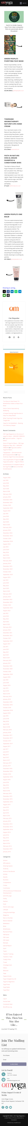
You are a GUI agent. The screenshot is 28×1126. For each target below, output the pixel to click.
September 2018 (8, 710)
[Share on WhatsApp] (16, 291)
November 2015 (7, 799)
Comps (5, 885)
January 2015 (7, 821)
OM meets (6, 940)
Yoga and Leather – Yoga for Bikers (13, 462)
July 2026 (5, 480)
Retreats (5, 943)
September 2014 (8, 829)
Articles (5, 874)
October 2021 (7, 638)
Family (5, 898)
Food (4, 904)
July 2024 (5, 547)
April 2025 (6, 522)
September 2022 (8, 608)
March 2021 (6, 658)
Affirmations (6, 863)
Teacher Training (8, 954)
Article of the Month (9, 871)
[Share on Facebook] (8, 291)
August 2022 (6, 610)
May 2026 (6, 486)
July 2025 (5, 513)
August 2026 (6, 477)
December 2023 (7, 566)
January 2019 (7, 699)
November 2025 (7, 502)
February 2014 (7, 846)
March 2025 (6, 525)
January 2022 (7, 630)
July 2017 (5, 749)
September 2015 (8, 802)
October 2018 (7, 707)
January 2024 (7, 563)
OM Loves (6, 937)
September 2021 (8, 641)
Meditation (6, 923)
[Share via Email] (4, 295)
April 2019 (6, 691)
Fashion (5, 901)
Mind (4, 926)
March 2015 (6, 815)
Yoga (4, 973)
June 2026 (6, 483)
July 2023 (5, 580)
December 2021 (7, 633)
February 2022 (7, 627)
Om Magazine (14, 318)
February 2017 (7, 763)
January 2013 (7, 852)
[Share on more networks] (8, 295)
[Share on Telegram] (19, 291)
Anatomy (5, 869)
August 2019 (6, 685)
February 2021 (7, 660)
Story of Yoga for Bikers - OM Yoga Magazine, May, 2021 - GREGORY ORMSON (13, 445)
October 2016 (7, 774)
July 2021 (5, 646)
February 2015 (7, 818)
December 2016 (7, 768)
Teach (5, 951)
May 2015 (6, 810)
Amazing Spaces (8, 866)
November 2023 (7, 569)
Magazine (6, 915)
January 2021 (7, 663)
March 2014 (6, 843)
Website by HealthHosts (14, 1122)
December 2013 (7, 849)
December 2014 (7, 824)
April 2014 (6, 840)
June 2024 (6, 549)
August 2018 (6, 713)
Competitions (7, 882)
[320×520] (14, 368)
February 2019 (7, 696)
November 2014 (7, 827)
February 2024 (7, 561)
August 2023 (6, 577)
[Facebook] (9, 337)
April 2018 (6, 724)
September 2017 (8, 743)
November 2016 (7, 771)
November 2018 (7, 705)
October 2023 (7, 572)
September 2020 (8, 674)
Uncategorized (7, 965)
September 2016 (8, 777)
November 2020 (7, 669)
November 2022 (7, 602)
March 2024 (6, 558)
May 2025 (6, 519)
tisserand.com (15, 149)
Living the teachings (9, 912)
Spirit (4, 948)
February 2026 (7, 494)
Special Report (7, 945)
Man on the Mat (8, 918)
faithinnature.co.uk (14, 186)
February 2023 (7, 594)
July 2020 (5, 680)
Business (5, 880)
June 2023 (6, 583)
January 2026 (7, 497)
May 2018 (6, 721)
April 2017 (6, 757)
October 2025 (7, 505)
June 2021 (6, 649)
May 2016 (6, 785)
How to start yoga (8, 907)
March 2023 (6, 591)
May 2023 (6, 585)
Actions (5, 860)
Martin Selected (7, 921)
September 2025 (8, 508)
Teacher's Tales (7, 957)
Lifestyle (5, 909)
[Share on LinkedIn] (12, 291)
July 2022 (5, 613)
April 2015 (6, 813)
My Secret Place (7, 932)
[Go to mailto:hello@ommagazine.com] (14, 1080)
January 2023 (7, 597)
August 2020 (6, 677)
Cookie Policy (7, 1118)
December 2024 (7, 533)
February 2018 (7, 730)
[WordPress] (18, 337)
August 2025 (6, 511)
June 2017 (6, 752)
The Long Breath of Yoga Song (12, 459)
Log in (5, 999)
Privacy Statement (18, 1118)
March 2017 (6, 760)
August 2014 (6, 832)
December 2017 (7, 735)
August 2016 (6, 779)
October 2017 (7, 741)
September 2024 (8, 541)
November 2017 (7, 738)
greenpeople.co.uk (18, 90)
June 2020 (6, 682)
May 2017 (6, 755)
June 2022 (6, 616)
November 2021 (7, 635)
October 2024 (7, 538)
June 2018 (6, 718)
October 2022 (7, 605)
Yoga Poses (6, 984)
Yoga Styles (6, 987)
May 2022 (6, 619)
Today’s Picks (7, 959)
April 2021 (6, 655)
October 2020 (7, 671)
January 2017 (7, 766)
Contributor (6, 888)
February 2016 (7, 793)
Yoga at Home (7, 976)
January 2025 (7, 530)
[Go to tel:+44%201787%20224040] (14, 1074)
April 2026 (6, 488)
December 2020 (7, 666)
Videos (5, 968)
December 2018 (7, 702)
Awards (5, 877)
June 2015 (6, 807)
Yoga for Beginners (9, 982)
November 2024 (7, 536)
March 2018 (6, 727)
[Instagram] (14, 337)
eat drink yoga (7, 896)
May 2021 (6, 652)
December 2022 (7, 599)
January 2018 (7, 732)
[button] (14, 1064)
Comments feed (7, 1004)
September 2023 (8, 574)
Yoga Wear (6, 990)
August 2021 (6, 644)
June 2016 (6, 782)
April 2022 (6, 622)
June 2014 (6, 835)
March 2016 (6, 791)
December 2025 (7, 500)
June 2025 (6, 516)
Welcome (5, 970)
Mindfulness (6, 929)
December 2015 (7, 796)
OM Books (6, 934)
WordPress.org (7, 1007)
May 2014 (6, 838)
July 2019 (5, 688)
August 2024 (6, 544)
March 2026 (6, 491)
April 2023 (6, 588)
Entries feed (6, 1001)
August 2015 (6, 804)
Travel (5, 962)
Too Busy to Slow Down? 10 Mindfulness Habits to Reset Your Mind (13, 404)
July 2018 (5, 716)
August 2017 (6, 746)
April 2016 (6, 788)
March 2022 (6, 624)
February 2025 (7, 527)
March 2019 (6, 694)
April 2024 (6, 555)
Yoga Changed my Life (9, 979)
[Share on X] (4, 291)
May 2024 (6, 552)
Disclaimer (14, 1120)
